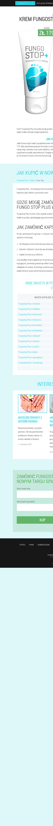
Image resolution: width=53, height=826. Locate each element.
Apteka (22, 544)
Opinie (31, 544)
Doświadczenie (44, 544)
